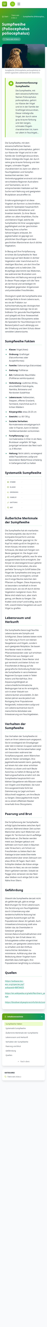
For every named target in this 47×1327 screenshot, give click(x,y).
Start (6, 16)
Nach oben (25, 1061)
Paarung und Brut (13, 1046)
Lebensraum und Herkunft (17, 1037)
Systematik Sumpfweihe (16, 1028)
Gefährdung (11, 1051)
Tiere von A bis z (15, 16)
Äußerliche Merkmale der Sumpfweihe (22, 1033)
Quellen (9, 1055)
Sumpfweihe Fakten (14, 1024)
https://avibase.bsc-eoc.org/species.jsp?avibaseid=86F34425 (14, 984)
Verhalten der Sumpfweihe (17, 1042)
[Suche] (12, 3)
